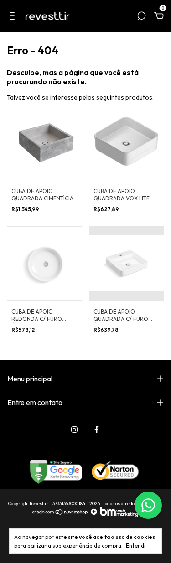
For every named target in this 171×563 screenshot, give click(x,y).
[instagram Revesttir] (74, 429)
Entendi (135, 545)
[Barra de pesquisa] (141, 17)
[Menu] (14, 17)
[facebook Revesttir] (96, 429)
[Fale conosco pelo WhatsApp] (148, 505)
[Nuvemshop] (60, 515)
